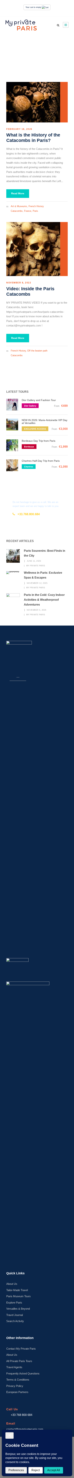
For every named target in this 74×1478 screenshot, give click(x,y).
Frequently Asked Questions (23, 1373)
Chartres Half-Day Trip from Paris (41, 460)
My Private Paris (35, 566)
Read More (17, 193)
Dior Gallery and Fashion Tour (39, 400)
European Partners (17, 1392)
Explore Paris (14, 1302)
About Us (11, 1283)
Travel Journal (14, 1314)
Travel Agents (14, 1367)
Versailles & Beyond (18, 1308)
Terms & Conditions (17, 1379)
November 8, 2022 (18, 282)
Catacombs (17, 211)
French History (36, 206)
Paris (35, 211)
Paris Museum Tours (18, 1296)
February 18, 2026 (19, 129)
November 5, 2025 (36, 610)
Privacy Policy (14, 1385)
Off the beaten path (37, 350)
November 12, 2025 (37, 583)
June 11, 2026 (34, 561)
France (27, 211)
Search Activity (15, 1321)
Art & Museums (19, 206)
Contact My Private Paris (21, 1348)
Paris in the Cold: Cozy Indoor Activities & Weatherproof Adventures (44, 599)
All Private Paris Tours (19, 1361)
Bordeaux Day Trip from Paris (38, 440)
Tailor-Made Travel (17, 1290)
